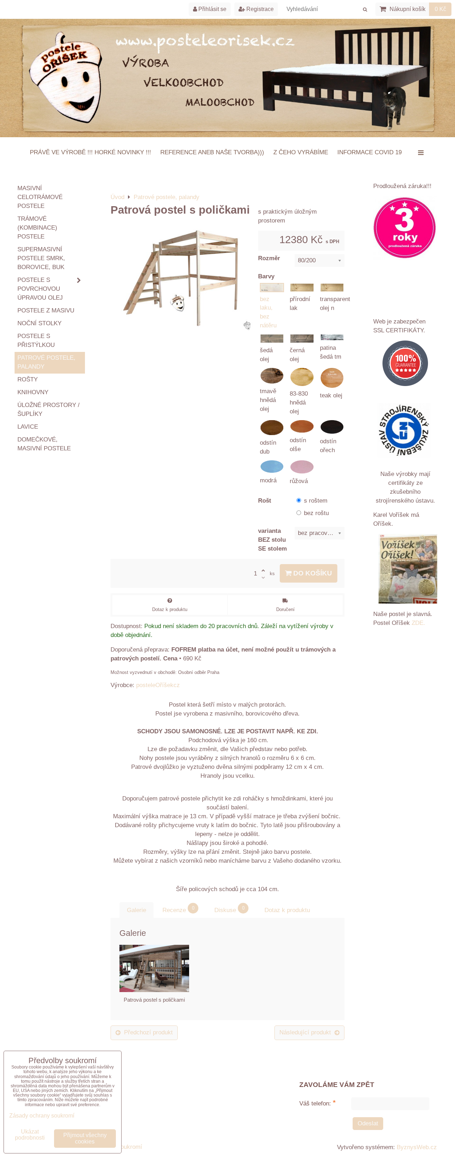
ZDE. (417, 623)
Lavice (27, 426)
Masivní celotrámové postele (40, 197)
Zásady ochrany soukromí (41, 1116)
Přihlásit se (211, 9)
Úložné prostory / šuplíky (48, 409)
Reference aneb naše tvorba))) (212, 152)
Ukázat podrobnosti (30, 1135)
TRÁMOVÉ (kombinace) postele (37, 227)
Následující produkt (305, 1032)
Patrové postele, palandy (46, 362)
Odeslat (368, 1123)
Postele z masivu (45, 310)
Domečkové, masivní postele (44, 444)
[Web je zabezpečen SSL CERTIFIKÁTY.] (405, 365)
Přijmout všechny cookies (85, 1138)
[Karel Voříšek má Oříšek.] (408, 570)
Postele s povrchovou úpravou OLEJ (40, 289)
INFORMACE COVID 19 (369, 152)
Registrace (259, 9)
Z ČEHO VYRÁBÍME (300, 152)
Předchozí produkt (148, 1032)
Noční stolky (39, 323)
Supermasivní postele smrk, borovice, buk (41, 258)
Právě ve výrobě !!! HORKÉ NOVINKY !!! (90, 152)
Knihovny (32, 392)
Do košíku (311, 573)
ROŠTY (27, 379)
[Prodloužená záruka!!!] (405, 229)
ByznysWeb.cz (417, 1147)
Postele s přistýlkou (36, 340)
